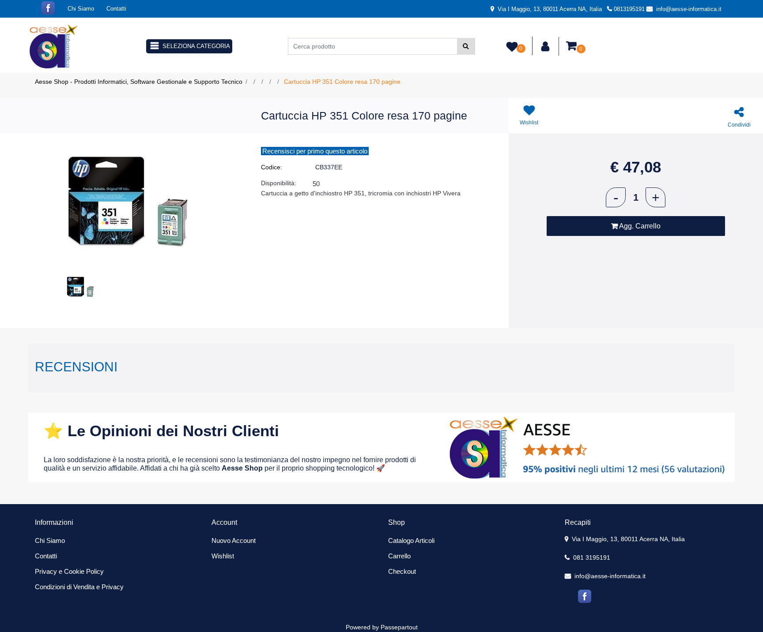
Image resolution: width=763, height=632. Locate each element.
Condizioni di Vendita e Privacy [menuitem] (79, 587)
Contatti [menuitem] (116, 8)
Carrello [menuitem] (399, 556)
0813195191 (629, 9)
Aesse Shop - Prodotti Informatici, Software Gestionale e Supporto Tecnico (138, 81)
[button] (466, 46)
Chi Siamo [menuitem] (81, 8)
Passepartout (399, 627)
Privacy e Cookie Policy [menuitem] (69, 571)
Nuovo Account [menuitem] (234, 540)
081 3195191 (590, 557)
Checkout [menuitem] (402, 571)
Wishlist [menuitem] (223, 556)
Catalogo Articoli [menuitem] (411, 540)
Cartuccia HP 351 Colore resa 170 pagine (342, 81)
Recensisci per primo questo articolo (314, 151)
